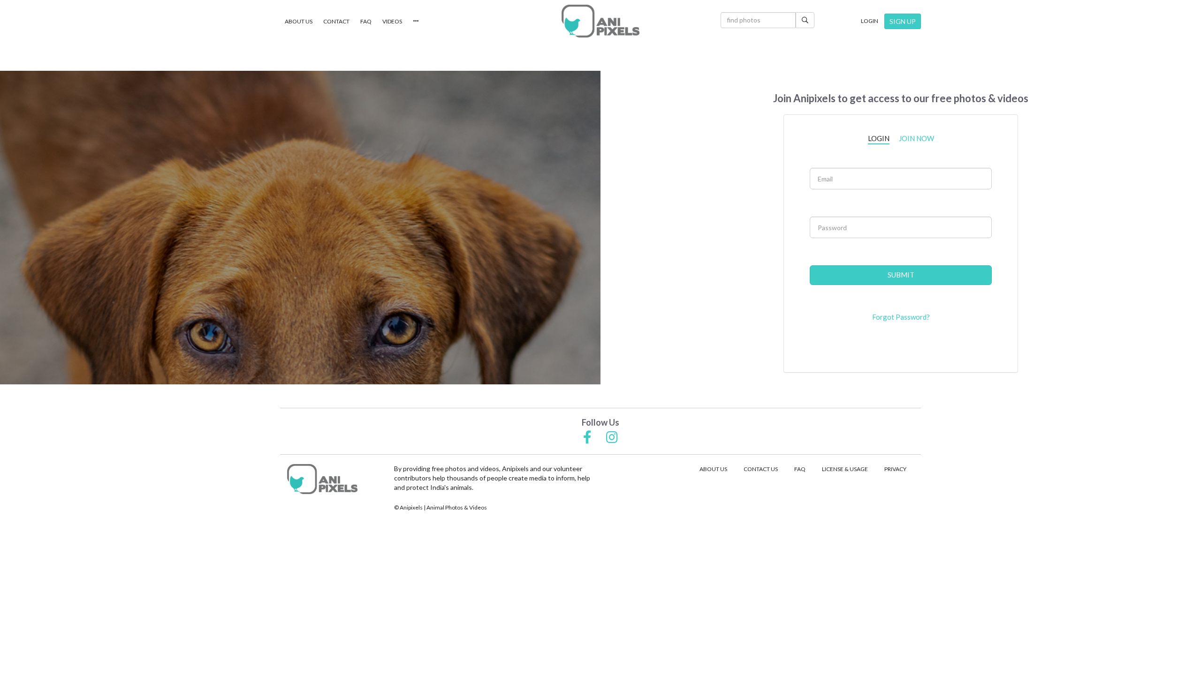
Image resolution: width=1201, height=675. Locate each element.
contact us (761, 468)
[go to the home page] (600, 21)
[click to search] (805, 20)
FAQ (366, 21)
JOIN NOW (916, 138)
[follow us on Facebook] (587, 437)
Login (869, 20)
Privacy (895, 468)
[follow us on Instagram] (612, 437)
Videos (392, 21)
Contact (336, 21)
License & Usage (845, 468)
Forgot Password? (901, 317)
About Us (298, 21)
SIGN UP (902, 21)
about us (713, 468)
